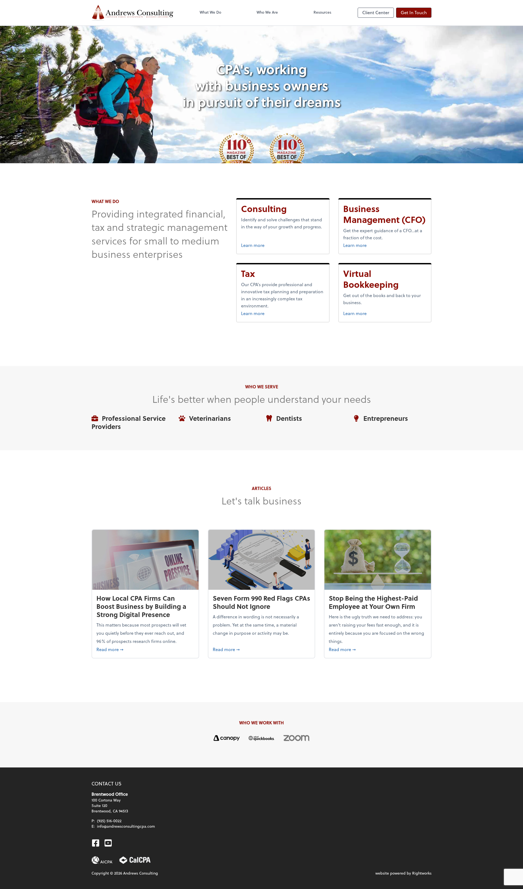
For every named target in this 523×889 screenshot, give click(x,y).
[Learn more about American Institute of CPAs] (102, 860)
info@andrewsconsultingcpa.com (126, 826)
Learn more (270, 245)
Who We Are (267, 12)
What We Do (210, 12)
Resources (322, 12)
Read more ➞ (145, 649)
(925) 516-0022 (109, 821)
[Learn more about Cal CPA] (135, 860)
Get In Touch (414, 12)
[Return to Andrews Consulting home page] (132, 12)
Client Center (375, 12)
